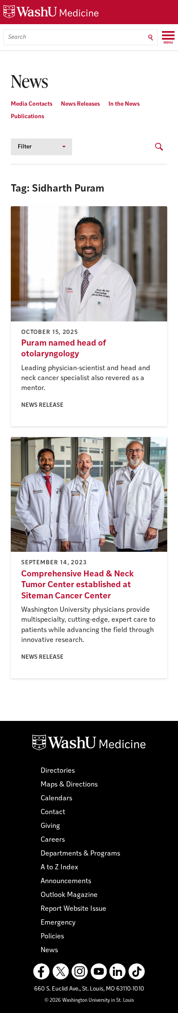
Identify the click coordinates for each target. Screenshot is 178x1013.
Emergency (58, 922)
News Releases (80, 104)
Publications (27, 117)
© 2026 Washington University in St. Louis (89, 1000)
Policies (52, 936)
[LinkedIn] (117, 971)
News (49, 950)
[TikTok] (136, 971)
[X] (60, 971)
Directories (58, 771)
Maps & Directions (69, 784)
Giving (50, 826)
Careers (53, 840)
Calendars (56, 798)
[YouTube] (98, 971)
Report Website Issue (73, 909)
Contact (53, 812)
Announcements (66, 881)
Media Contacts (31, 104)
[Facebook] (41, 971)
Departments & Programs (80, 853)
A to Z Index (59, 867)
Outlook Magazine (69, 895)
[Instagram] (79, 971)
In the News (124, 104)
